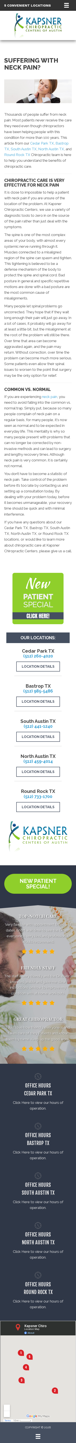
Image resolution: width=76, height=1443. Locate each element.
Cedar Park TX (42, 143)
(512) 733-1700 (38, 796)
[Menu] (66, 5)
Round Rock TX (17, 155)
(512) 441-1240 (38, 726)
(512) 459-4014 (38, 761)
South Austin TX (24, 149)
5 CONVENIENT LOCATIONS (27, 5)
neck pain (49, 397)
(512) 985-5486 (38, 691)
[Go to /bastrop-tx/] (38, 1142)
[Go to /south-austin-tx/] (38, 1192)
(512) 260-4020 (38, 656)
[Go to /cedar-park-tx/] (38, 1092)
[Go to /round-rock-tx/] (38, 1291)
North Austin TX (51, 149)
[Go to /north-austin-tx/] (38, 1241)
